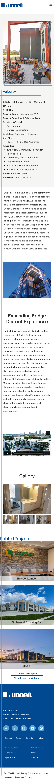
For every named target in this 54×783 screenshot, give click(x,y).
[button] (51, 5)
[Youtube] (32, 728)
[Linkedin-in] (15, 728)
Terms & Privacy (24, 777)
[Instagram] (24, 728)
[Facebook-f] (6, 728)
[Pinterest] (41, 728)
